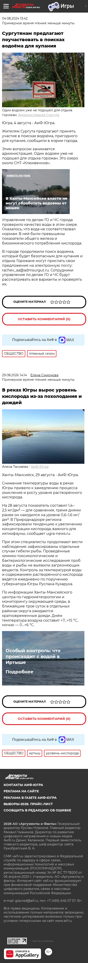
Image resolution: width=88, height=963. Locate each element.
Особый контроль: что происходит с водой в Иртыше (33, 656)
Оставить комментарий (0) (44, 319)
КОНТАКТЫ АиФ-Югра (23, 785)
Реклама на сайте (21, 791)
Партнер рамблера (42, 941)
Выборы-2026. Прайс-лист (28, 804)
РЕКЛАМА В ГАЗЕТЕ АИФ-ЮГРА (30, 798)
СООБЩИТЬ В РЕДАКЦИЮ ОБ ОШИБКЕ (37, 810)
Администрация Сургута (38, 115)
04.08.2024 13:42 (15, 18)
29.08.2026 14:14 (14, 375)
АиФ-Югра (40, 467)
